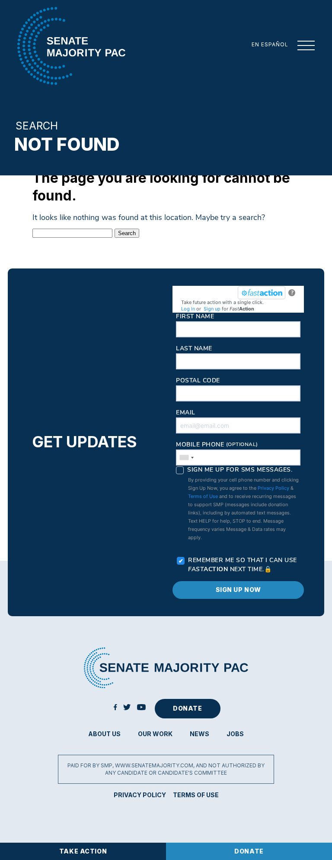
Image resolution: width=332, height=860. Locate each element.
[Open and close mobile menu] (301, 46)
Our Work (155, 733)
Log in (188, 309)
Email (185, 413)
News (199, 733)
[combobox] (186, 457)
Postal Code (198, 381)
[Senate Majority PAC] (71, 45)
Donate (248, 851)
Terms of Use (203, 496)
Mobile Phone (217, 445)
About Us (104, 733)
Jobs (235, 733)
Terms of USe (196, 795)
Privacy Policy (273, 488)
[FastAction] (261, 292)
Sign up (212, 309)
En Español (270, 44)
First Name (195, 317)
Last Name (194, 349)
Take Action (83, 851)
